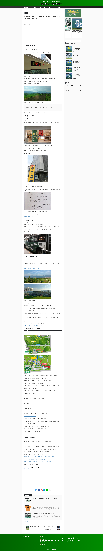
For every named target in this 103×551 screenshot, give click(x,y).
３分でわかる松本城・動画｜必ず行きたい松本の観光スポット (35, 459)
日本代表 (79, 540)
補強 (62, 542)
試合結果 (35, 7)
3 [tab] (74, 39)
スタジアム (69, 540)
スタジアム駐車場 (43, 7)
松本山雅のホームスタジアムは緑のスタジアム (32, 268)
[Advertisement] (43, 35)
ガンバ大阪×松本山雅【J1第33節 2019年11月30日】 (76, 69)
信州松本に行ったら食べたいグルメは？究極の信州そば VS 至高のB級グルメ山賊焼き (39, 456)
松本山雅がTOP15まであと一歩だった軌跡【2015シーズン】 (43, 513)
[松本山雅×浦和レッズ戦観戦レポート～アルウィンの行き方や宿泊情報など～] (44, 490)
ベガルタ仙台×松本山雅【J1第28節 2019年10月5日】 (76, 63)
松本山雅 (26, 7)
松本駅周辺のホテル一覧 (28, 216)
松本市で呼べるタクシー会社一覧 (30, 416)
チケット (74, 540)
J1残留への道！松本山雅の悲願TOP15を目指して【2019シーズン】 (45, 498)
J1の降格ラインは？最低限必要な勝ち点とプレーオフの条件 (43, 506)
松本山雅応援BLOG (27, 536)
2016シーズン (70, 538)
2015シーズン (64, 538)
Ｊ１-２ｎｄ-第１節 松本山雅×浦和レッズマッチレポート (34, 325)
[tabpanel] (73, 28)
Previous (66, 28)
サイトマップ (52, 7)
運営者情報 (60, 7)
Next (80, 28)
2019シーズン (64, 540)
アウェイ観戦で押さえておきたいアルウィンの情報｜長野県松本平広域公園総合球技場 (40, 265)
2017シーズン (76, 538)
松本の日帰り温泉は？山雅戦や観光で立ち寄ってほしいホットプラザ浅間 (37, 461)
